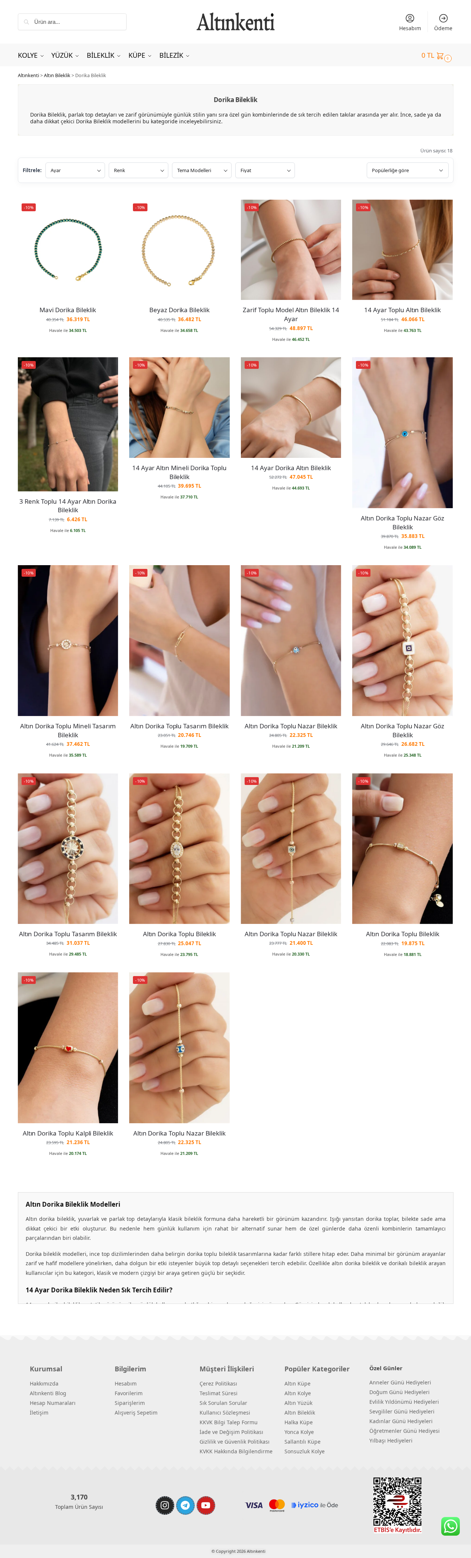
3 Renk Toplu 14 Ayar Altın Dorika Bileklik (68, 505)
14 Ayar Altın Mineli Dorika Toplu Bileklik (179, 472)
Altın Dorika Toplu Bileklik (179, 934)
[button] (437, 55)
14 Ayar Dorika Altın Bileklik (291, 467)
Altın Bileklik (57, 75)
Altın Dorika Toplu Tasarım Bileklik (179, 726)
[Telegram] (185, 1505)
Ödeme (443, 28)
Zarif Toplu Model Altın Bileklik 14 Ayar (291, 314)
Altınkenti (28, 75)
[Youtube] (206, 1505)
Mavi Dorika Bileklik (67, 309)
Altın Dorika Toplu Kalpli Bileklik (68, 1133)
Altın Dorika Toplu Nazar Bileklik (291, 726)
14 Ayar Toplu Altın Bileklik (402, 309)
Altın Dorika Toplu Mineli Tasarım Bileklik (67, 730)
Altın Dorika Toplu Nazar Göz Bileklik (402, 522)
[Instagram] (165, 1505)
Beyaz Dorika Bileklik (179, 309)
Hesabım (410, 28)
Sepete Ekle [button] (68, 341)
